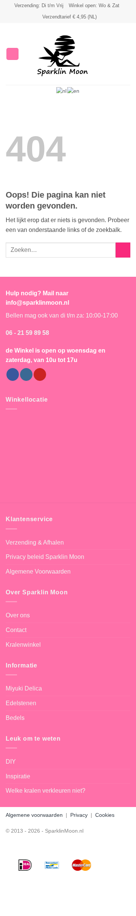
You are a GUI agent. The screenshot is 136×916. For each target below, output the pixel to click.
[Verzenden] (123, 249)
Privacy (79, 815)
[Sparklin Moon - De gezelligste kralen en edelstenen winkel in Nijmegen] (62, 54)
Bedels (15, 718)
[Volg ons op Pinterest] (40, 374)
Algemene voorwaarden (34, 815)
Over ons (18, 615)
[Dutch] (61, 91)
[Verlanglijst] (101, 54)
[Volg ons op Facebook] (12, 374)
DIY (11, 761)
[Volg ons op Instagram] (26, 374)
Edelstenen (21, 703)
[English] (73, 91)
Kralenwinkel (23, 644)
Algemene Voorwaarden (38, 571)
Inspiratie (18, 776)
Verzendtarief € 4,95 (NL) (69, 17)
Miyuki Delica (24, 688)
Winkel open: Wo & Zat (94, 5)
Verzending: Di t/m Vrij (38, 5)
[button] (12, 54)
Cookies (104, 815)
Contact (16, 630)
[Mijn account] (113, 54)
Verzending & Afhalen (35, 542)
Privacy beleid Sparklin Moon (45, 557)
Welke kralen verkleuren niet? (45, 790)
